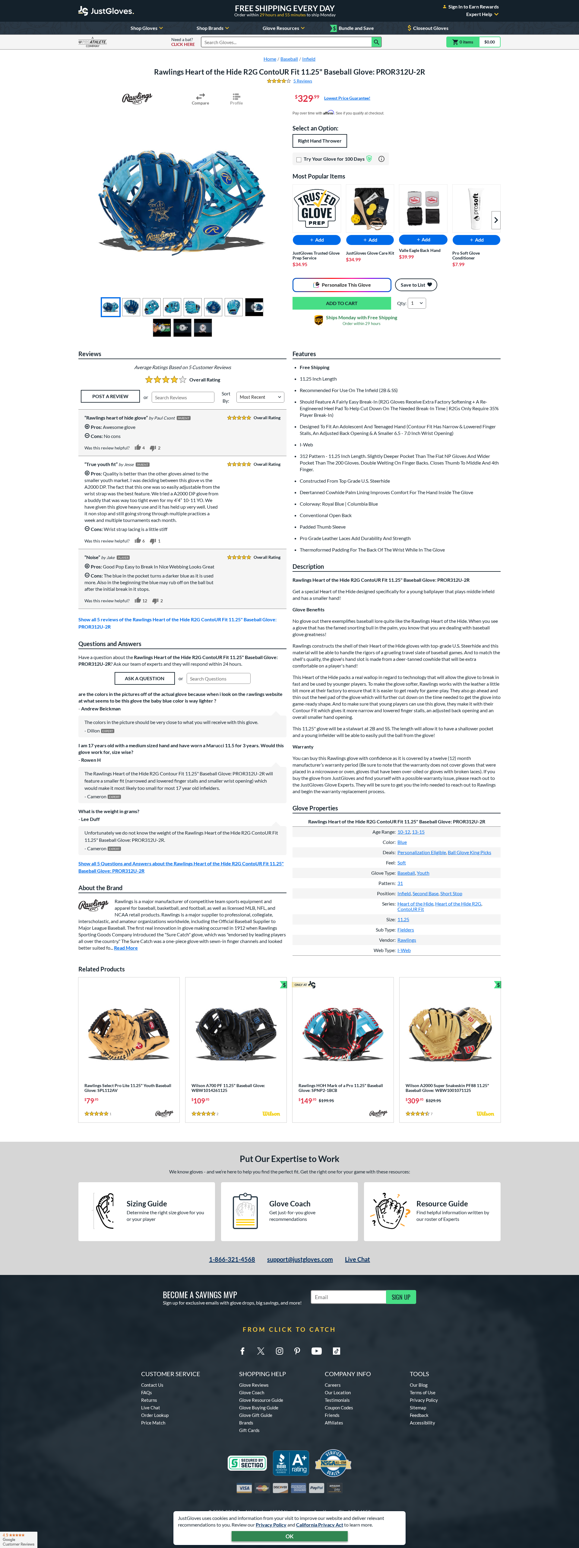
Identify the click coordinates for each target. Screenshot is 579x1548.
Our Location (338, 1392)
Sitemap (418, 1407)
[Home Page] (106, 11)
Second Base (425, 893)
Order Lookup (155, 1415)
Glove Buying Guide (258, 1407)
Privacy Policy (271, 1524)
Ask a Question (144, 678)
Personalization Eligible (421, 852)
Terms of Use (422, 1392)
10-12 (403, 832)
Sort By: (226, 397)
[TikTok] (336, 1351)
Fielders (405, 929)
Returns (149, 1400)
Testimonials (337, 1400)
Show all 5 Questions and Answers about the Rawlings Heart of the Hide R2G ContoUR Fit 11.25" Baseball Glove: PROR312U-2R (181, 867)
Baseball (406, 873)
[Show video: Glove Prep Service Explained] (162, 328)
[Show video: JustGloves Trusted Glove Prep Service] (203, 328)
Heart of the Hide (415, 903)
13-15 (418, 832)
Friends (332, 1415)
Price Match (153, 1422)
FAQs (146, 1392)
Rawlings (406, 940)
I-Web (404, 950)
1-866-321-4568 (232, 1259)
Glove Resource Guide (261, 1400)
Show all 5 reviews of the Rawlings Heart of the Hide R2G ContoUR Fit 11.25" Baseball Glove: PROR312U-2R (177, 622)
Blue (402, 842)
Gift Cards (249, 1430)
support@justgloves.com (300, 1259)
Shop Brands (210, 28)
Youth (423, 873)
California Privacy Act (319, 1524)
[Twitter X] (260, 1351)
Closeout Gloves (430, 28)
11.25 (403, 919)
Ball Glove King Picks (469, 852)
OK (290, 1536)
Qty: (402, 303)
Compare (200, 102)
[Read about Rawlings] (137, 98)
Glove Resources (281, 28)
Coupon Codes (339, 1407)
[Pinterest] (297, 1351)
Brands (246, 1422)
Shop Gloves (144, 28)
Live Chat (357, 1259)
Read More (126, 948)
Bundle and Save (353, 28)
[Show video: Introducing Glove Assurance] (182, 328)
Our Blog (419, 1385)
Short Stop (451, 893)
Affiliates (334, 1422)
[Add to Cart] (342, 303)
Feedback (419, 1415)
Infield (404, 893)
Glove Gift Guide (255, 1415)
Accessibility (422, 1422)
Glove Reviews (254, 1385)
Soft (401, 862)
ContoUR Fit (410, 909)
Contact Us (152, 1385)
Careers (333, 1385)
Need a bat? (183, 42)
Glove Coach (251, 1392)
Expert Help (479, 14)
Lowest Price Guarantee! (347, 98)
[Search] (377, 42)
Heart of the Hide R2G (458, 903)
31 (400, 883)
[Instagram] (279, 1351)
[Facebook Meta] (242, 1351)
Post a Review (110, 396)
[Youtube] (317, 1351)
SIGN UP (401, 1297)
